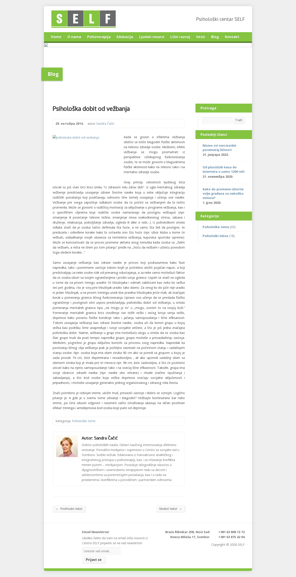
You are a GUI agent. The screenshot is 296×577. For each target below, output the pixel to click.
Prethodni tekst (69, 508)
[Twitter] (53, 533)
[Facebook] (59, 533)
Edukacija (125, 36)
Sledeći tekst (170, 508)
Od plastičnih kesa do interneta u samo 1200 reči (223, 169)
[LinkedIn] (65, 533)
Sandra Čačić (105, 123)
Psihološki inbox (215, 236)
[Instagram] (71, 533)
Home (56, 36)
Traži (238, 120)
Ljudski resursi (151, 36)
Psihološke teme (84, 421)
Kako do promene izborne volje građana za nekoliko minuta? (223, 193)
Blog (215, 36)
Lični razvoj (180, 36)
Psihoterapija (99, 36)
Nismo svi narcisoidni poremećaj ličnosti (219, 147)
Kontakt (232, 36)
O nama (74, 36)
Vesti (200, 36)
